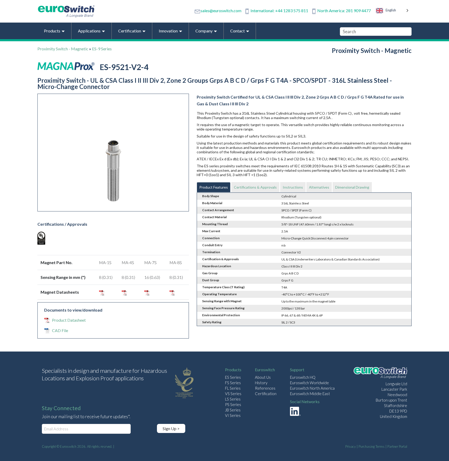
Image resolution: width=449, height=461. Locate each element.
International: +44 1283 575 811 (279, 10)
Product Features (213, 187)
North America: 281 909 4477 (344, 10)
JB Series (233, 410)
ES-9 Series (102, 48)
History (261, 382)
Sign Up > (171, 428)
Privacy (350, 446)
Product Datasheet (69, 320)
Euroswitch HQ (302, 377)
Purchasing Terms (372, 446)
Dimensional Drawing (352, 187)
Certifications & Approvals (255, 187)
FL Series (233, 388)
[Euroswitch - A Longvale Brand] (380, 373)
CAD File (60, 330)
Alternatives (319, 187)
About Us (263, 377)
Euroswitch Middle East (310, 393)
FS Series (233, 382)
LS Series (233, 399)
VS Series (233, 393)
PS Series (233, 404)
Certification (265, 393)
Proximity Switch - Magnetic (62, 48)
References (265, 388)
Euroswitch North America (312, 388)
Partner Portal (397, 446)
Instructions (293, 187)
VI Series (233, 415)
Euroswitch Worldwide (309, 382)
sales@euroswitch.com (221, 10)
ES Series (233, 377)
